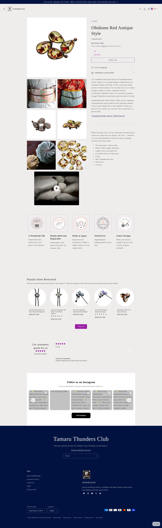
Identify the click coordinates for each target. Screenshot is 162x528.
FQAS (29, 486)
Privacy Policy (32, 489)
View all (81, 326)
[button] (4, 9)
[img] (40, 351)
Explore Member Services (81, 450)
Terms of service (78, 517)
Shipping (104, 46)
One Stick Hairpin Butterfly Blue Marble (80, 311)
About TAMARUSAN (33, 476)
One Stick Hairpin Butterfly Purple (101, 311)
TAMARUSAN (35, 517)
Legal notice (99, 517)
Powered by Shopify (45, 517)
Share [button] (95, 21)
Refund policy (57, 517)
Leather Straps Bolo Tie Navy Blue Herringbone (37, 311)
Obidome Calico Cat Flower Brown (123, 311)
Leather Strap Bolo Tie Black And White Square (58, 311)
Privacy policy (67, 517)
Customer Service (33, 479)
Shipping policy (89, 517)
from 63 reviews (40, 354)
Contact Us (30, 482)
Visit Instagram (81, 415)
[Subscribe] (96, 456)
